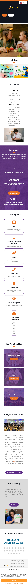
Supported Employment (16, 318)
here (14, 461)
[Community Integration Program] (14, 237)
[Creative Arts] (14, 269)
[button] (26, 569)
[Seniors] (14, 253)
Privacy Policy (15, 583)
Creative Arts (14, 274)
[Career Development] (14, 298)
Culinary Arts (14, 287)
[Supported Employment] (14, 313)
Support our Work (14, 378)
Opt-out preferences (8, 583)
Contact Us (21, 583)
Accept (14, 580)
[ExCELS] (14, 222)
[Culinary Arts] (14, 283)
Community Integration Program (14, 242)
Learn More (14, 359)
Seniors (14, 257)
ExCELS (14, 226)
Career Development (14, 303)
